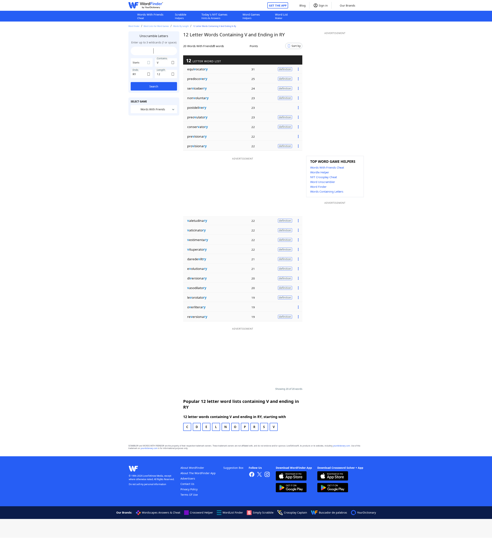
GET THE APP (278, 5)
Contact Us (187, 484)
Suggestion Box (233, 468)
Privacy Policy (189, 489)
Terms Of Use (189, 494)
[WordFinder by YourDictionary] (145, 5)
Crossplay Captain (295, 512)
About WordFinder (192, 468)
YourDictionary (366, 512)
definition (285, 69)
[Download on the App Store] (291, 476)
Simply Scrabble (263, 512)
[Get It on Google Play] (291, 488)
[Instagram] (267, 474)
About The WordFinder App (198, 473)
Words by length (181, 26)
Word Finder (134, 26)
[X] (259, 474)
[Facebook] (252, 474)
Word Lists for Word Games (156, 26)
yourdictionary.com (341, 446)
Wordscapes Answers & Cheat (161, 512)
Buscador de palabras (333, 512)
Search (153, 86)
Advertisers (187, 478)
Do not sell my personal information (147, 484)
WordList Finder (233, 512)
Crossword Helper (201, 512)
